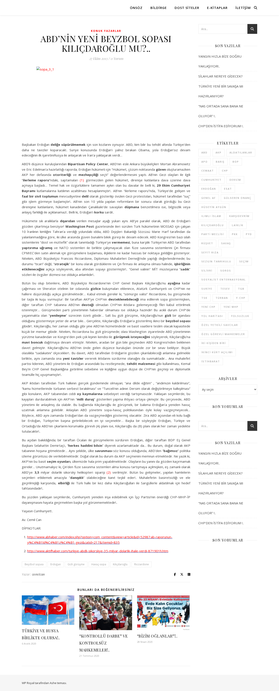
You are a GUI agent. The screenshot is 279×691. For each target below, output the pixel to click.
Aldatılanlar (241, 152)
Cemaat (207, 170)
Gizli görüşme (76, 564)
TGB (241, 288)
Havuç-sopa (98, 564)
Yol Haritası (212, 316)
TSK (204, 297)
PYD (249, 234)
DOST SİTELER (187, 7)
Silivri (206, 270)
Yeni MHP (231, 306)
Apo (204, 161)
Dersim (235, 179)
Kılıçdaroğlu (120, 564)
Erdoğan (55, 564)
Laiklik (237, 225)
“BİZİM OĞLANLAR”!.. (157, 636)
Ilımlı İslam (211, 216)
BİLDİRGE (158, 7)
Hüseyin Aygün (213, 207)
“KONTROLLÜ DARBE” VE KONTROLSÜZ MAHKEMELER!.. (103, 643)
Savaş (226, 243)
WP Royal (28, 683)
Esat (228, 188)
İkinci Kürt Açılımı (217, 352)
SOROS (225, 270)
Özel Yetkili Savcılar (219, 325)
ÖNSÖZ (136, 7)
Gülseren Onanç (237, 197)
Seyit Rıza (210, 252)
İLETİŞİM (243, 7)
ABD (204, 152)
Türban (222, 297)
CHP (225, 170)
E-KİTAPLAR (217, 7)
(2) (109, 472)
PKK (235, 234)
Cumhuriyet (211, 179)
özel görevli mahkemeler (223, 334)
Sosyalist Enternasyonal (223, 279)
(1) (82, 180)
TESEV (225, 288)
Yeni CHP (208, 306)
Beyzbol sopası (34, 564)
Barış (220, 161)
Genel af (208, 197)
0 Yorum (117, 58)
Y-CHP (240, 297)
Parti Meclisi (212, 234)
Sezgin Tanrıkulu (216, 261)
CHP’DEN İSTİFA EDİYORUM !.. (221, 126)
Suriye (206, 288)
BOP (236, 161)
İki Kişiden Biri (213, 343)
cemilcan (38, 574)
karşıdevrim (239, 216)
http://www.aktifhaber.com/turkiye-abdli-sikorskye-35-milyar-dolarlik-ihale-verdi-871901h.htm (97, 551)
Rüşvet (207, 243)
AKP (218, 152)
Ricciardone (141, 564)
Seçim (244, 261)
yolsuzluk (240, 316)
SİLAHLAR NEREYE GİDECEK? (220, 76)
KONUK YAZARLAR (106, 31)
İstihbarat (210, 361)
